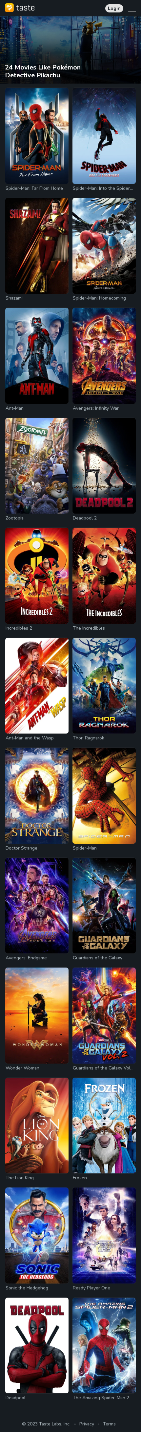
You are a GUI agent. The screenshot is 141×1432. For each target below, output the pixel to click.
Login (114, 8)
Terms (109, 1424)
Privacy (86, 1424)
